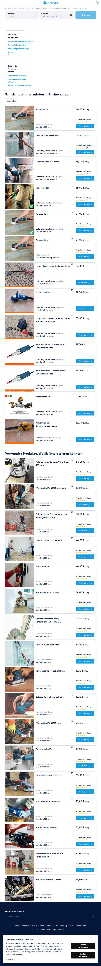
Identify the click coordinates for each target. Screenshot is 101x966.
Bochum (11, 76)
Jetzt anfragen (85, 126)
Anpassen (10, 959)
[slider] (81, 121)
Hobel (22, 45)
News (34, 925)
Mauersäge (24, 48)
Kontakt (25, 925)
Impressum (81, 925)
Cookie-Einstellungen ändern (51, 929)
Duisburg (23, 76)
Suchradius (11, 101)
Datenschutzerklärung (57, 925)
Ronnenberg (25, 85)
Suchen (86, 15)
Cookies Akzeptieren (83, 945)
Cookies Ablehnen (83, 955)
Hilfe (42, 925)
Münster (23, 79)
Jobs (17, 925)
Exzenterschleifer (27, 41)
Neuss (10, 85)
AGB (72, 925)
